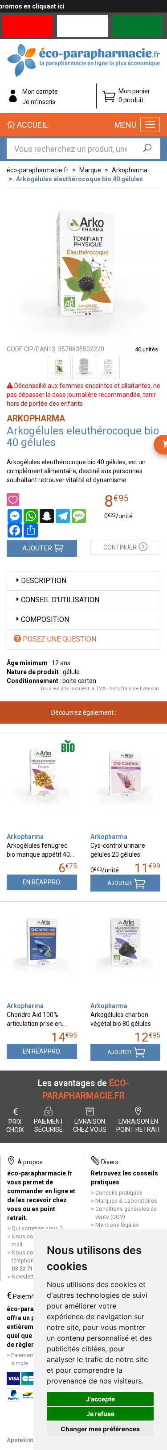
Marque (90, 170)
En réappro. (42, 882)
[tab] (83, 581)
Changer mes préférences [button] (100, 1429)
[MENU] (150, 124)
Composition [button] (45, 619)
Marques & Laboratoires (126, 1200)
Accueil (31, 124)
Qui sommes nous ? (37, 1228)
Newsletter (25, 1276)
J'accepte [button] (100, 1399)
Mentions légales (117, 1224)
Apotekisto (22, 1440)
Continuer (120, 547)
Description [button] (43, 580)
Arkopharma (129, 170)
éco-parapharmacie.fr (38, 170)
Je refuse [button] (100, 1413)
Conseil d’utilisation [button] (60, 600)
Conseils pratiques (119, 1192)
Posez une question (58, 639)
